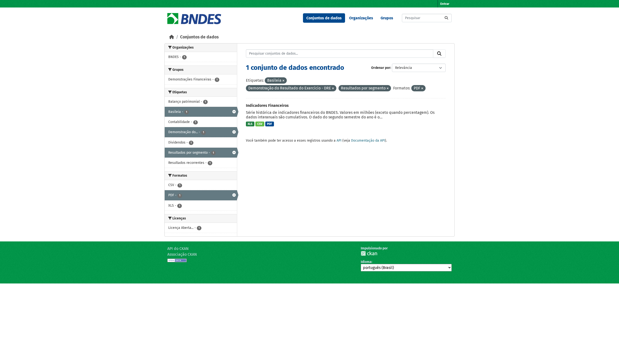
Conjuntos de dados (324, 18)
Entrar (444, 4)
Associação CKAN (182, 254)
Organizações (361, 18)
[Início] (171, 37)
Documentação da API (368, 140)
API (339, 140)
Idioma (366, 262)
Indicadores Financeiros (267, 105)
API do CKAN (178, 248)
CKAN (369, 253)
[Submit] (446, 18)
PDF (269, 124)
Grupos (387, 18)
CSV (259, 124)
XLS (250, 124)
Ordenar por (380, 68)
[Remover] (283, 80)
